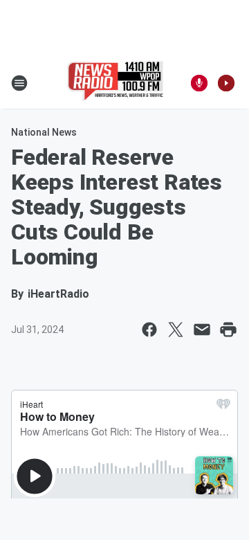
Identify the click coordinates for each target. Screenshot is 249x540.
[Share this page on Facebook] (149, 329)
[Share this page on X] (175, 329)
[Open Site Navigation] (19, 83)
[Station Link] (115, 83)
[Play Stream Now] (226, 83)
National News (44, 132)
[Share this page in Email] (202, 329)
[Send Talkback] (199, 83)
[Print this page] (228, 329)
